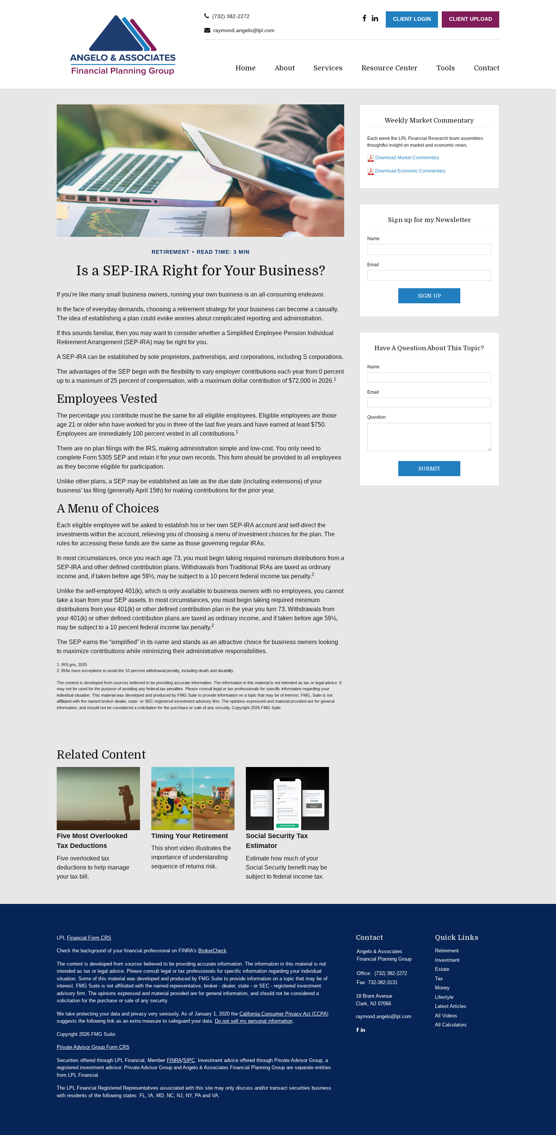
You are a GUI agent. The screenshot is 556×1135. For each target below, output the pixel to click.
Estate (442, 969)
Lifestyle (444, 997)
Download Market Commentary (406, 158)
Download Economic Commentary (410, 171)
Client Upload (470, 19)
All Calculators (451, 1025)
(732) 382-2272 (231, 16)
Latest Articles (450, 1006)
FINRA (174, 1060)
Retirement (447, 950)
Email (373, 264)
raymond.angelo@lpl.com (244, 30)
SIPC (189, 1060)
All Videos (446, 1016)
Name (373, 238)
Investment (447, 960)
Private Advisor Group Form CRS (93, 1047)
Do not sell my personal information (253, 1021)
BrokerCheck (212, 950)
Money (442, 988)
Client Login (412, 19)
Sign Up (429, 296)
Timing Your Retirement (189, 836)
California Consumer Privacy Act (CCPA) (283, 1014)
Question (376, 417)
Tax (439, 978)
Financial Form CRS (89, 938)
